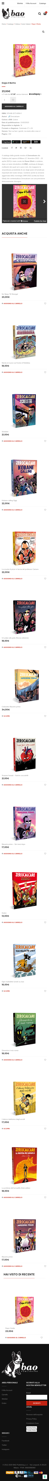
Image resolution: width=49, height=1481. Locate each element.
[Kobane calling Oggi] (24, 472)
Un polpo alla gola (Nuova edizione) (15, 638)
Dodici (4, 913)
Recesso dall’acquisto (34, 1414)
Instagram (5, 1449)
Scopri (7, 716)
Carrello (5, 1395)
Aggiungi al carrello (14, 106)
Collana (17, 24)
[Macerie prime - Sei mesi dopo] (24, 816)
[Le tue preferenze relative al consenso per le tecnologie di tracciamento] (45, 1477)
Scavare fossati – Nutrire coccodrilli (15, 775)
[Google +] (25, 147)
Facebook (5, 1441)
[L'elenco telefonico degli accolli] (24, 1091)
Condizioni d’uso (32, 1423)
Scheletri (5, 432)
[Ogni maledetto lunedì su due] (24, 954)
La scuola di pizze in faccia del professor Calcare (20, 569)
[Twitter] (16, 147)
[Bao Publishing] (13, 13)
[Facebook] (11, 147)
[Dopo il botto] (24, 1304)
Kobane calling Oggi (9, 500)
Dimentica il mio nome (10, 1050)
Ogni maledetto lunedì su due (13, 982)
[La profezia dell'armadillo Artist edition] (24, 1160)
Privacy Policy (31, 1419)
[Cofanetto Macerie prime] (24, 679)
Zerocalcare (15, 116)
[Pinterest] (21, 147)
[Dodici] (24, 885)
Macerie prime (7, 1257)
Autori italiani (25, 24)
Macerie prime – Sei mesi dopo (13, 844)
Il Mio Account (31, 3)
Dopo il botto (10, 1328)
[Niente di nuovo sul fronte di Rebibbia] (24, 335)
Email (28, 1393)
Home (4, 24)
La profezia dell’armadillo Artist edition (16, 1188)
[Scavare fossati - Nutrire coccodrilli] (24, 747)
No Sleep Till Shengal (10, 294)
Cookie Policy (31, 1430)
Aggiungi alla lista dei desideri (13, 100)
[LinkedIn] (31, 147)
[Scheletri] (24, 404)
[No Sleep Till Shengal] (24, 266)
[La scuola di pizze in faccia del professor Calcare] (24, 541)
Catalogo (42, 3)
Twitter (4, 1445)
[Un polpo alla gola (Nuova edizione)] (24, 610)
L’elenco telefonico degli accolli (13, 1119)
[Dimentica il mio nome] (24, 1022)
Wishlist (20, 3)
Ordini (4, 1403)
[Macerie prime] (24, 1229)
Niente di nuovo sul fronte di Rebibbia (16, 363)
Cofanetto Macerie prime (11, 707)
